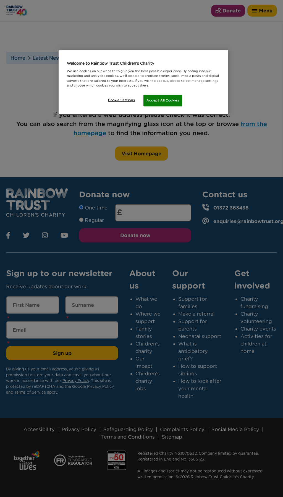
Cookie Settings (121, 100)
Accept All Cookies (162, 100)
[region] (143, 82)
